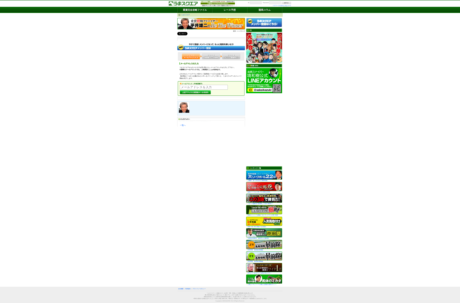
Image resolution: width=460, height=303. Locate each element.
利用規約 (188, 288)
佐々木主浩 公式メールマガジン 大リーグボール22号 (264, 175)
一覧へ (183, 125)
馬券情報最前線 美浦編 (264, 244)
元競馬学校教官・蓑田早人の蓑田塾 (258, 238)
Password (266, 2)
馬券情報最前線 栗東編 (264, 256)
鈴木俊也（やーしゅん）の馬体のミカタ (264, 279)
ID (248, 2)
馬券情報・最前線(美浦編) (255, 250)
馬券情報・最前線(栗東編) (255, 261)
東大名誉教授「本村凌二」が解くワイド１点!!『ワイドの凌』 (264, 267)
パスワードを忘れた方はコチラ (282, 5)
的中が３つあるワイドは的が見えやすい (259, 273)
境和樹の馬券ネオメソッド (264, 186)
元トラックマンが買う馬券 (264, 209)
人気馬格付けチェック (264, 221)
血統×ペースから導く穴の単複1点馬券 (259, 192)
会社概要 (180, 288)
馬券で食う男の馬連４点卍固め (257, 226)
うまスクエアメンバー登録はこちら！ (264, 22)
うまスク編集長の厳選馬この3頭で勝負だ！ (264, 198)
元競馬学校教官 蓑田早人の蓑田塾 (264, 232)
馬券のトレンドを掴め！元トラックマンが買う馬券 (263, 215)
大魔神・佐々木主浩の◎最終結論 (257, 180)
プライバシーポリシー (199, 288)
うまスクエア (183, 3)
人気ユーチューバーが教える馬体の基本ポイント (262, 284)
